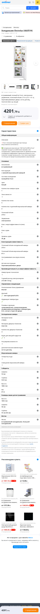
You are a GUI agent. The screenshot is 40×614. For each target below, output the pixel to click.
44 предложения (6, 507)
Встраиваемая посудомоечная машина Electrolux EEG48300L (9, 501)
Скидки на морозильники (8, 474)
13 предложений (6, 483)
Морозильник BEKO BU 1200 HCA (8, 477)
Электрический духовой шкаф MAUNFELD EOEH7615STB (9, 526)
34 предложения (24, 532)
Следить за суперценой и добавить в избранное (20, 116)
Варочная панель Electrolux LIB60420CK (27, 526)
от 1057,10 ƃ (5, 481)
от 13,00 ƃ (23, 481)
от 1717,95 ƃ (5, 505)
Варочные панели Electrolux (28, 523)
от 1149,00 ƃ (24, 530)
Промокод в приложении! (12, 12)
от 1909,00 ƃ (5, 530)
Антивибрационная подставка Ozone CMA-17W (27, 477)
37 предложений (6, 532)
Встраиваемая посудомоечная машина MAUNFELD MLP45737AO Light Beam (28, 501)
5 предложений (24, 483)
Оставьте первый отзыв (9, 92)
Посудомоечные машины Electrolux (10, 498)
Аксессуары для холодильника (28, 474)
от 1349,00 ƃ (24, 505)
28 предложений (24, 507)
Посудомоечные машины (27, 498)
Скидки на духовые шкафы (8, 523)
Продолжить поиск (20, 547)
